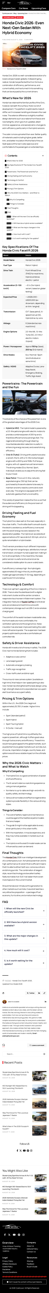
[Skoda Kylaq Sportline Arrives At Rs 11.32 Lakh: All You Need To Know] (39, 1076)
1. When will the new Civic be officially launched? (23, 217)
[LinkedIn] (46, 1001)
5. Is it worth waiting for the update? (25, 238)
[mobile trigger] (4, 2)
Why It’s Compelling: (17, 199)
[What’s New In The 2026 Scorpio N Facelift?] (39, 1130)
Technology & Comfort (15, 180)
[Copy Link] (44, 993)
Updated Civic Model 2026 (12, 984)
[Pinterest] (28, 1151)
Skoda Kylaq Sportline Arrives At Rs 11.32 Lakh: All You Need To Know (17, 1176)
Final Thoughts (12, 208)
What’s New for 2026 (15, 161)
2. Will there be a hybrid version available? (27, 223)
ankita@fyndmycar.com (10, 1036)
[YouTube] (24, 1151)
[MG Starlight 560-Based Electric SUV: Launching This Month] (39, 1089)
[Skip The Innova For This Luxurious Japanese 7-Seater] (39, 1117)
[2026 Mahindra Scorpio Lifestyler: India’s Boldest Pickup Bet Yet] (39, 1103)
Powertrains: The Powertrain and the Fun (22, 172)
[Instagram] (31, 1151)
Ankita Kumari (13, 1002)
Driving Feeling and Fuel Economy (19, 176)
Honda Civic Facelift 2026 (22, 981)
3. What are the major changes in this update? (23, 228)
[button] (24, 1282)
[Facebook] (17, 1151)
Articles (19, 17)
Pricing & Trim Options (15, 188)
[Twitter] (20, 1151)
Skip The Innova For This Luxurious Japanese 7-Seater (15, 1210)
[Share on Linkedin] (39, 993)
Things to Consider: (17, 204)
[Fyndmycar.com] (24, 3)
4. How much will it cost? (21, 234)
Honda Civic (11, 857)
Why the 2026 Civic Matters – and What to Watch (22, 194)
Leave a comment (38, 1045)
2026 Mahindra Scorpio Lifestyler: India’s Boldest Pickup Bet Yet (15, 1199)
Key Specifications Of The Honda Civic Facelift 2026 (23, 166)
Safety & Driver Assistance (17, 184)
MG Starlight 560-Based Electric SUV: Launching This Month (16, 1187)
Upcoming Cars (9, 17)
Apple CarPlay (28, 601)
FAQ (9, 212)
